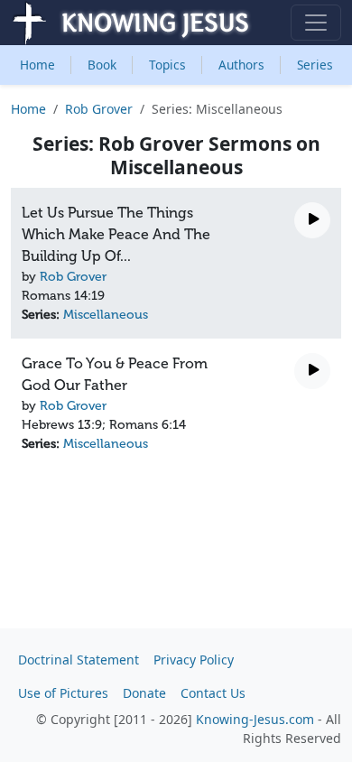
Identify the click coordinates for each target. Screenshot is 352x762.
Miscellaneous (105, 314)
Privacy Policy (193, 659)
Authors (241, 64)
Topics (167, 64)
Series (315, 64)
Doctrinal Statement (78, 659)
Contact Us (213, 693)
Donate (144, 693)
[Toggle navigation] (316, 23)
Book (102, 64)
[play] (312, 220)
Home (37, 64)
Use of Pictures (63, 693)
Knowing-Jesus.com (255, 719)
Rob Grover (99, 108)
